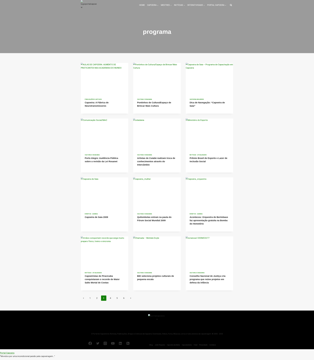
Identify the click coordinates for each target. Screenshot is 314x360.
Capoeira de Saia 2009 (96, 217)
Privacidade (203, 345)
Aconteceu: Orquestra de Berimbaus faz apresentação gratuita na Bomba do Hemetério (209, 220)
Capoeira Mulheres (197, 99)
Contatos (212, 345)
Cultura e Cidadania (144, 99)
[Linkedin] (120, 343)
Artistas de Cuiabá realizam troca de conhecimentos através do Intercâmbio (156, 161)
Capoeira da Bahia (173, 345)
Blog (151, 345)
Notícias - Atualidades (198, 155)
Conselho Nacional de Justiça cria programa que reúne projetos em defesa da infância (207, 279)
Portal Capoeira (7, 353)
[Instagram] (105, 343)
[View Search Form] (231, 5)
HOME (142, 5)
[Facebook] (90, 343)
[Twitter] (97, 343)
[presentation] (104, 78)
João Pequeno (160, 345)
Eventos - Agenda (91, 214)
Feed (195, 345)
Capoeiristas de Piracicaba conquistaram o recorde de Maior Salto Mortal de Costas (102, 279)
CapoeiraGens (187, 345)
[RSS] (127, 343)
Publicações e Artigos (93, 99)
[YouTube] (112, 343)
